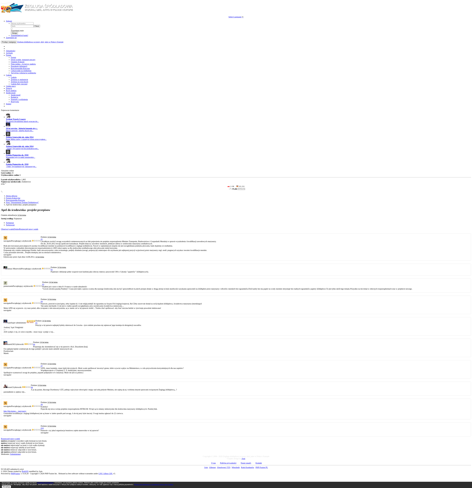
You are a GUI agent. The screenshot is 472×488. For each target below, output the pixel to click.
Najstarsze (10, 223)
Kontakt (259, 463)
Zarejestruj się (11, 38)
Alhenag (212, 467)
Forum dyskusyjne (13, 198)
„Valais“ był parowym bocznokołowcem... (22, 149)
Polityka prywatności (228, 463)
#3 (43, 284)
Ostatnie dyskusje (17, 62)
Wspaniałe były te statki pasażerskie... (20, 157)
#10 (42, 428)
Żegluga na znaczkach (19, 82)
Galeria (9, 75)
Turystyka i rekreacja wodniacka (23, 73)
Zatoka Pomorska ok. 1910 (17, 155)
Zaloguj (9, 21)
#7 (42, 366)
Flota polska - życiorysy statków (23, 64)
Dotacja (9, 88)
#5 (36, 323)
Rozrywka (15, 102)
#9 (42, 404)
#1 (42, 239)
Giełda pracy (11, 86)
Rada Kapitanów (247, 467)
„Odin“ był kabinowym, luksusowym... (21, 166)
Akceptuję (6, 487)
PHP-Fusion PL (262, 467)
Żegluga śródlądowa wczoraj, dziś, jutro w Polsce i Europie (40, 42)
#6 (34, 344)
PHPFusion (15, 474)
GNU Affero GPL (105, 474)
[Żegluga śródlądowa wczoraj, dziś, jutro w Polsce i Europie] (38, 12)
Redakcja (14, 97)
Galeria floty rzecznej (19, 84)
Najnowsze (10, 225)
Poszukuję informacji (19, 66)
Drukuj (16, 229)
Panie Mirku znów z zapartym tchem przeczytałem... (26, 139)
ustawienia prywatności (45, 483)
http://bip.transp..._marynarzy (15, 411)
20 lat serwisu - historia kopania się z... (22, 128)
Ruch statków (11, 91)
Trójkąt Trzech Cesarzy (16, 119)
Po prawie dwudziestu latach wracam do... (22, 121)
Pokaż (37, 26)
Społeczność (11, 93)
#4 (42, 301)
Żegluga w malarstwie (19, 79)
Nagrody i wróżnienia (19, 99)
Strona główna (11, 196)
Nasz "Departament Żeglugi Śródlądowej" (22, 202)
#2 (52, 270)
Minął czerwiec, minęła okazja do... (19, 131)
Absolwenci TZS (223, 467)
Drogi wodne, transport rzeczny (23, 60)
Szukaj (8, 104)
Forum (8, 55)
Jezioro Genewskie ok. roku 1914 (19, 137)
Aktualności (10, 51)
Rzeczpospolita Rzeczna (20, 68)
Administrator (15, 454)
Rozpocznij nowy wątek (28, 229)
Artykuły (9, 53)
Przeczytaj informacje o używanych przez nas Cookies (153, 484)
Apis (243, 459)
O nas (213, 463)
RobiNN (25, 471)
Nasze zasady (246, 463)
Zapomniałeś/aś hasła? (19, 35)
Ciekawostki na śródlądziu (21, 71)
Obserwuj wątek (7, 229)
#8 (32, 387)
